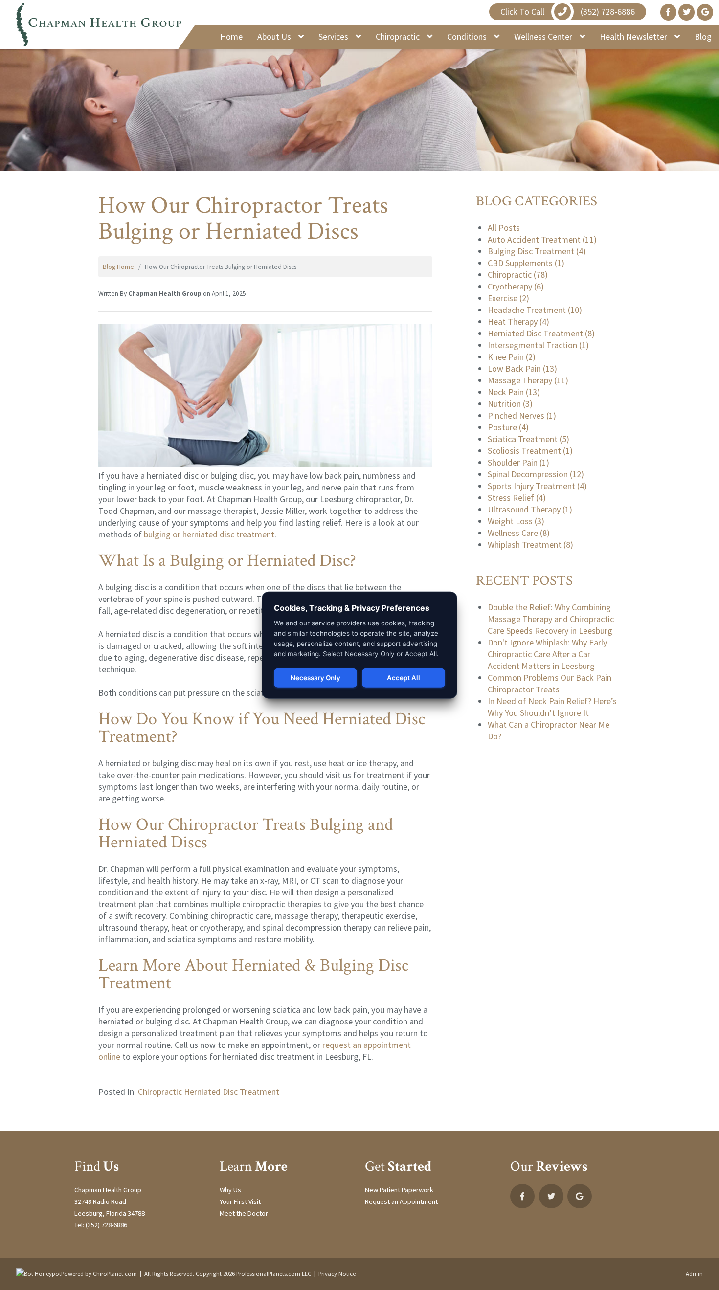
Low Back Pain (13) (522, 368)
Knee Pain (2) (512, 356)
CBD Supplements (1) (526, 262)
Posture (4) (508, 427)
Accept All (403, 678)
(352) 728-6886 (106, 1225)
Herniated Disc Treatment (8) (541, 333)
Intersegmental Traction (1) (538, 345)
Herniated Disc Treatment (231, 1091)
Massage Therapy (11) (528, 380)
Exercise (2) (508, 298)
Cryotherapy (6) (516, 286)
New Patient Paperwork (399, 1189)
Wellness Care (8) (519, 532)
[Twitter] (686, 12)
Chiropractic (399, 36)
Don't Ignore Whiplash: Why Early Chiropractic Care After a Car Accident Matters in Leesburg (547, 654)
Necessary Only (315, 678)
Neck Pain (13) (514, 392)
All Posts (504, 227)
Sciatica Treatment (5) (528, 439)
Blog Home (118, 267)
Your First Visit (240, 1201)
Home (231, 36)
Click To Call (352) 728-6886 (567, 11)
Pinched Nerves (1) (522, 415)
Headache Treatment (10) (535, 309)
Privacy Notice (337, 1273)
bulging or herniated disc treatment (209, 534)
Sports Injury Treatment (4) (537, 485)
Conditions (468, 36)
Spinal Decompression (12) (536, 474)
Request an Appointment (401, 1201)
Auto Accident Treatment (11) (542, 239)
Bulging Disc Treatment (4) (537, 251)
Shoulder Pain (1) (518, 462)
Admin (694, 1273)
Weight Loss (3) (516, 521)
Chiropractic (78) (518, 274)
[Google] (705, 12)
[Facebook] (668, 12)
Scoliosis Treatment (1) (530, 450)
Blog (703, 36)
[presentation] (38, 1273)
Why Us (230, 1189)
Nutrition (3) (510, 403)
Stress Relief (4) (517, 497)
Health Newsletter (634, 36)
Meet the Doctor (244, 1213)
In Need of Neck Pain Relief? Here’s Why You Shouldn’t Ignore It (552, 706)
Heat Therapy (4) (518, 321)
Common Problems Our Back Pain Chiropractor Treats (549, 683)
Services (334, 36)
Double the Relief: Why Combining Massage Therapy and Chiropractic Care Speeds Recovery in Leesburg (551, 618)
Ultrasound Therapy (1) (530, 509)
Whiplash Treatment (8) (530, 544)
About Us (275, 36)
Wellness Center (544, 36)
